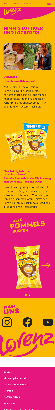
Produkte (16, 4)
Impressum (10, 403)
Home (6, 4)
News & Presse (12, 396)
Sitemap (8, 390)
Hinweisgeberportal (15, 378)
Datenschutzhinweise (16, 384)
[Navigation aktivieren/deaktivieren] (49, 4)
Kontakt (8, 372)
